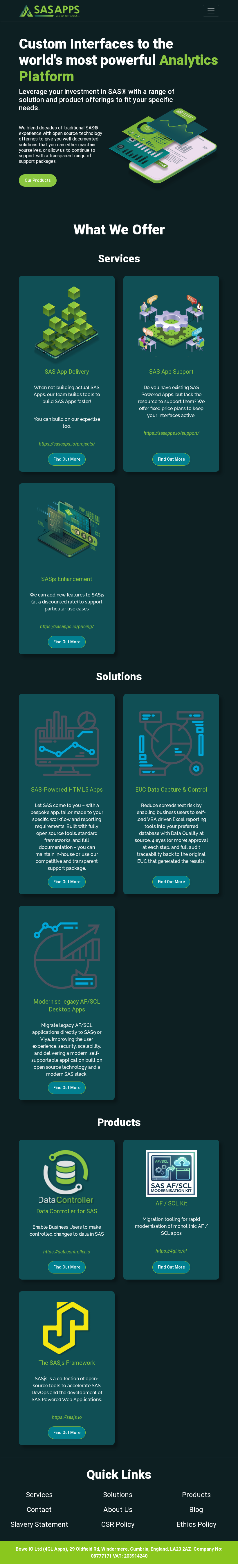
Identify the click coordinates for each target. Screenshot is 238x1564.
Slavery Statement (39, 1524)
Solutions (117, 1495)
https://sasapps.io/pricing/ (67, 626)
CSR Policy (117, 1524)
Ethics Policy (196, 1524)
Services (39, 1495)
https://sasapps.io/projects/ (67, 444)
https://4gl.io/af (171, 1251)
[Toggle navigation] (211, 11)
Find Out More (66, 459)
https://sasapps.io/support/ (171, 433)
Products (196, 1495)
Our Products (38, 180)
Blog (196, 1510)
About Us (117, 1510)
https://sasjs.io (67, 1417)
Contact (39, 1510)
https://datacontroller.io (66, 1252)
